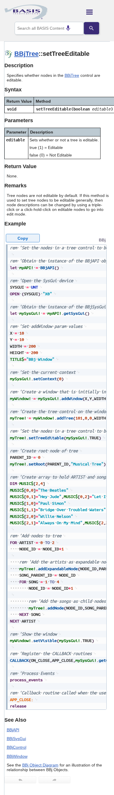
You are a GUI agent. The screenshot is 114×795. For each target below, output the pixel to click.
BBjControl (16, 747)
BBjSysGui (16, 738)
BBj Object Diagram (40, 765)
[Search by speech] (68, 28)
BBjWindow (17, 756)
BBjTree (26, 53)
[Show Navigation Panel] (98, 12)
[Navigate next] (54, 779)
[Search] (91, 28)
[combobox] (49, 28)
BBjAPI (13, 730)
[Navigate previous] (20, 779)
